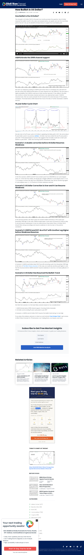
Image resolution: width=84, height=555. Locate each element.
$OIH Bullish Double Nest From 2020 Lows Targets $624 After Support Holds (42, 378)
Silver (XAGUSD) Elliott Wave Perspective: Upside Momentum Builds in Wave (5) (41, 468)
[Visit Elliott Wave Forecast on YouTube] (70, 546)
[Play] (17, 54)
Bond (34, 509)
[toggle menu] (81, 4)
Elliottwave (36, 517)
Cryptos (35, 515)
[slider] (41, 53)
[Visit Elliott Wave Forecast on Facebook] (63, 546)
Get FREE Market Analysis (41, 347)
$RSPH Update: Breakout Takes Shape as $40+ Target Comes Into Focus (47, 493)
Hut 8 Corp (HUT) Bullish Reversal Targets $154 (59, 376)
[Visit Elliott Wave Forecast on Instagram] (74, 546)
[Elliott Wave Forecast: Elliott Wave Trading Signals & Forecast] (14, 4)
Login (61, 4)
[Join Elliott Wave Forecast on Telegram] (77, 546)
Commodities (37, 512)
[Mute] (64, 54)
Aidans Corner (37, 504)
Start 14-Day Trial (70, 4)
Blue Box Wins (36, 507)
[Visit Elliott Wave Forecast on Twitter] (67, 546)
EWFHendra (22, 12)
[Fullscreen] (66, 54)
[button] (42, 40)
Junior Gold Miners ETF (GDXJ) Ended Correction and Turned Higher (23, 378)
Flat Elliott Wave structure (30, 266)
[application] (42, 40)
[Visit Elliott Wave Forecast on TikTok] (81, 546)
